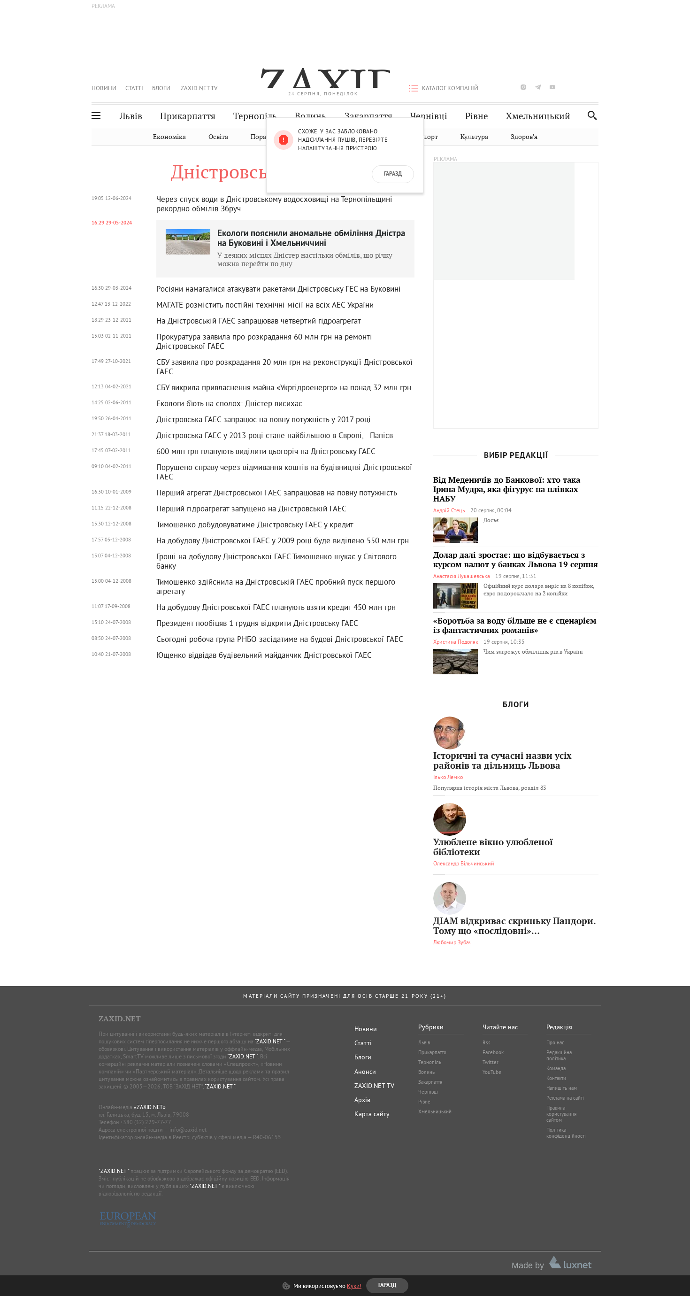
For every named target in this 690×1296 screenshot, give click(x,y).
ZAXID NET (323, 78)
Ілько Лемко (448, 776)
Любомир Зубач (452, 942)
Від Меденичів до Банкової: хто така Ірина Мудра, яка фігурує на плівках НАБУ (506, 490)
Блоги (161, 88)
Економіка (169, 137)
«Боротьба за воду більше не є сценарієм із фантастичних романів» (515, 626)
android (567, 87)
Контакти (556, 1078)
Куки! (354, 1285)
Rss (487, 1042)
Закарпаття (368, 116)
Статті (134, 88)
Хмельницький (538, 116)
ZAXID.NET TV (199, 88)
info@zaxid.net (188, 1129)
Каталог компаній (450, 88)
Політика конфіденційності (566, 1132)
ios (581, 87)
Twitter (490, 1062)
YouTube (492, 1072)
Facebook (493, 1052)
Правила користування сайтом (561, 1113)
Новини (104, 88)
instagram (523, 87)
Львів (131, 116)
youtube (552, 87)
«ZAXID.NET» (150, 1107)
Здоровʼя (524, 137)
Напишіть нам (561, 1088)
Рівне (476, 116)
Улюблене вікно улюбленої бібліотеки (493, 847)
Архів (362, 1099)
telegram (538, 87)
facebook (494, 87)
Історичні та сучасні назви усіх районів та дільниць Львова (502, 761)
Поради (262, 137)
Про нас (555, 1042)
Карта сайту (372, 1114)
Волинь (310, 116)
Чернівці (428, 116)
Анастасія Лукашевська (461, 575)
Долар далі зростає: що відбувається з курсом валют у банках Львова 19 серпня (515, 560)
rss (595, 87)
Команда (556, 1068)
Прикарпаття (187, 116)
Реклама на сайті (565, 1098)
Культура (474, 137)
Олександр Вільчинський (463, 863)
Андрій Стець (449, 510)
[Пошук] (590, 115)
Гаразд (393, 174)
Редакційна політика (559, 1055)
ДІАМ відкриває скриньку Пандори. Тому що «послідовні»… (514, 926)
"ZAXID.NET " (269, 1041)
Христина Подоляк (455, 641)
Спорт (428, 137)
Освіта (218, 137)
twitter (508, 87)
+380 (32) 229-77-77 (145, 1122)
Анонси (365, 1071)
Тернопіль (255, 116)
